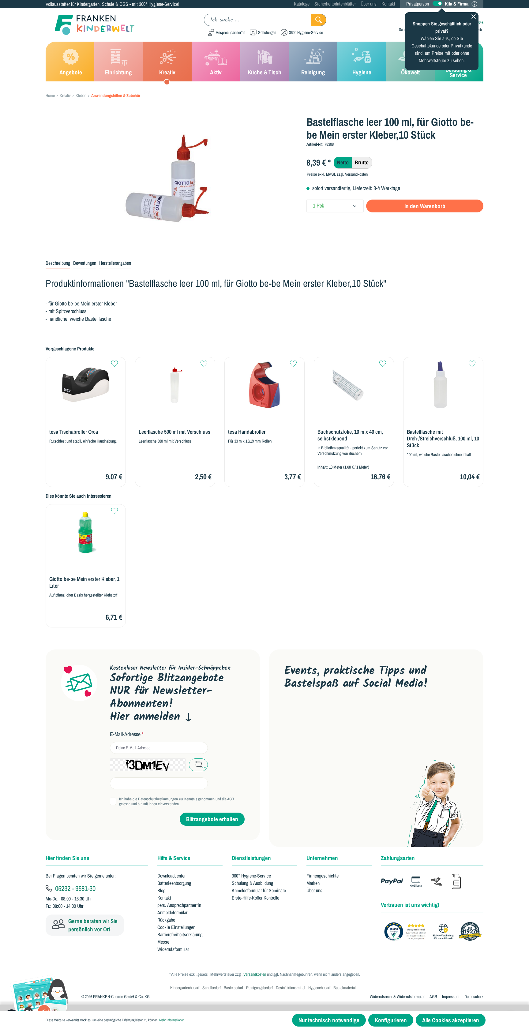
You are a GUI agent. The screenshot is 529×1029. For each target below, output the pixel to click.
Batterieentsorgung (174, 883)
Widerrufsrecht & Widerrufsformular (397, 996)
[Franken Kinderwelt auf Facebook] (309, 711)
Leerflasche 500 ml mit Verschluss (174, 431)
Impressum (451, 996)
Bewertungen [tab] (84, 263)
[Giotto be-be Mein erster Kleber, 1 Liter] (85, 532)
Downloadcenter (171, 875)
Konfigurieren (391, 1020)
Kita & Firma (456, 3)
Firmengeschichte (322, 875)
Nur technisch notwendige (328, 1020)
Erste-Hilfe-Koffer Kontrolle (255, 897)
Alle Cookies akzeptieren (450, 1020)
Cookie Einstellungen (176, 927)
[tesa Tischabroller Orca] (85, 385)
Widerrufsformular (173, 949)
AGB (230, 799)
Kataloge (302, 3)
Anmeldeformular (172, 912)
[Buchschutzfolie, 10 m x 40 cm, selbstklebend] (353, 385)
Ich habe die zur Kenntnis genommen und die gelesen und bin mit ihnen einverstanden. (176, 801)
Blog (161, 890)
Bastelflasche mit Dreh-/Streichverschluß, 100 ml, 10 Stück (443, 438)
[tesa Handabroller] (264, 385)
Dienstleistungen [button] (251, 858)
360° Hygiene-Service (251, 875)
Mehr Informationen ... (173, 1020)
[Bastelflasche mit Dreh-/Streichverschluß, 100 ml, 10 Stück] (443, 385)
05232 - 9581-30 (75, 888)
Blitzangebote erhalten (212, 819)
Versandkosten (254, 974)
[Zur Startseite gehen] (90, 25)
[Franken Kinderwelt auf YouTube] (290, 711)
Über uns (369, 3)
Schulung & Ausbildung (252, 883)
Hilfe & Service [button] (173, 858)
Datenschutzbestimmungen (158, 799)
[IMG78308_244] (171, 181)
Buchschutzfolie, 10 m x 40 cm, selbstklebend (350, 435)
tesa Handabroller (246, 431)
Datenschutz (473, 996)
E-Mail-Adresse (127, 734)
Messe (163, 941)
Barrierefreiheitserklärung (179, 934)
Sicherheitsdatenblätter (335, 3)
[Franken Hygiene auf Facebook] (367, 711)
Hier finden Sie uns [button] (67, 858)
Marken (313, 883)
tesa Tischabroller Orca (73, 431)
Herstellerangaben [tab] (115, 263)
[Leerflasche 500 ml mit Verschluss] (175, 385)
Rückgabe (166, 919)
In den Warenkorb (424, 206)
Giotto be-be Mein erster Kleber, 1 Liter (84, 582)
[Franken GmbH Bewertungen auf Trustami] (434, 932)
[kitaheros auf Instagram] (348, 711)
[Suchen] (318, 20)
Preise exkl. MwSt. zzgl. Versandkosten (337, 174)
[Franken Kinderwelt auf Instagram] (329, 711)
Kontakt (388, 3)
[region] (171, 181)
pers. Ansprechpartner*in (179, 905)
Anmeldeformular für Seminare (259, 890)
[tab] (58, 263)
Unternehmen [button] (322, 858)
